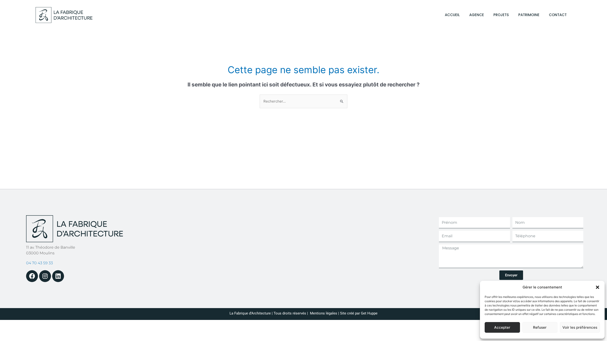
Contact (558, 14)
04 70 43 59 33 (39, 263)
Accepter (502, 327)
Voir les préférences (579, 327)
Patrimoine (528, 14)
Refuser (540, 327)
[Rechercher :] (303, 101)
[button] (597, 287)
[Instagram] (45, 276)
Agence (476, 14)
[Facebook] (32, 276)
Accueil (452, 14)
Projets (501, 14)
